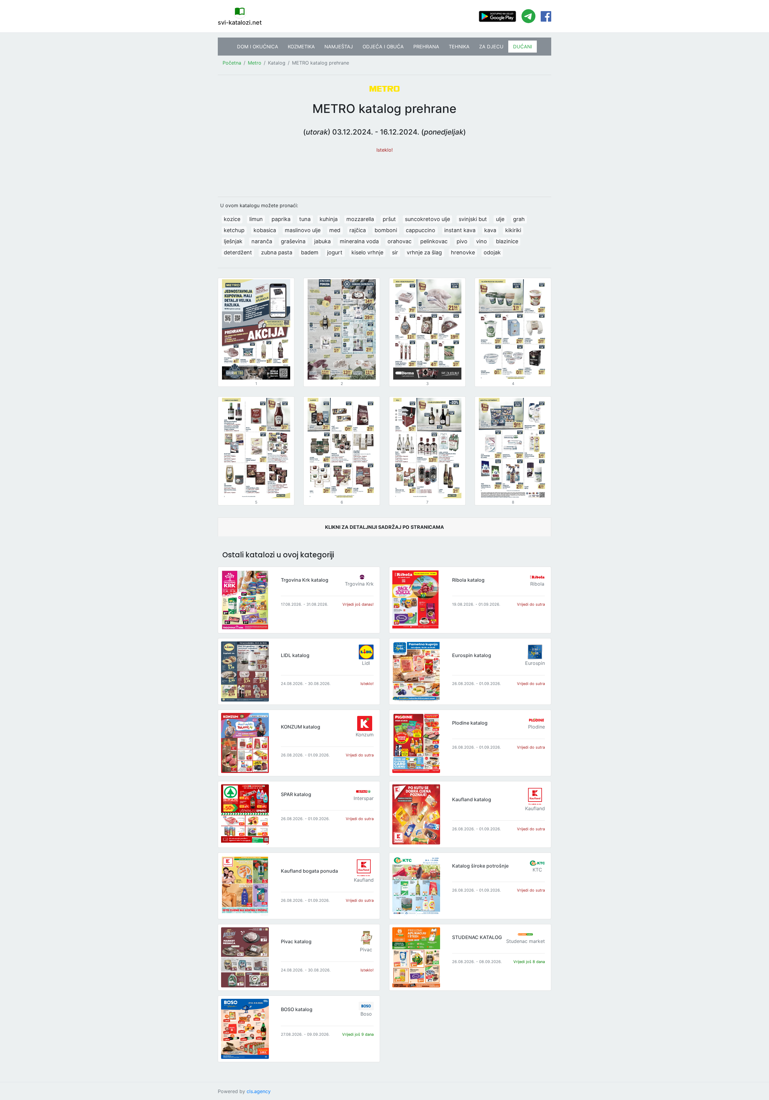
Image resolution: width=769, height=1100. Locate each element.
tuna (305, 219)
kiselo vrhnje (367, 252)
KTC (537, 870)
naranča (261, 241)
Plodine (536, 727)
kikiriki (513, 230)
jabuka (322, 241)
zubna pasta (276, 252)
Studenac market (525, 941)
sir (395, 252)
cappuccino (420, 230)
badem (309, 252)
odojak (492, 252)
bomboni (386, 230)
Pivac (366, 950)
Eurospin (535, 663)
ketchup (234, 230)
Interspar (364, 798)
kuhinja (329, 219)
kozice (232, 219)
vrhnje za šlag (424, 252)
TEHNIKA (459, 47)
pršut (389, 219)
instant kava (460, 230)
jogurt (334, 252)
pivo (462, 241)
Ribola (537, 584)
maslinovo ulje (303, 230)
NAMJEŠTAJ (338, 47)
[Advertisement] (384, 171)
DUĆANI (522, 47)
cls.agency (259, 1091)
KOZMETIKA (301, 47)
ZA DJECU (491, 47)
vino (481, 241)
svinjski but (473, 219)
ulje (500, 219)
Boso (366, 1014)
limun (256, 219)
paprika (281, 219)
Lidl (366, 663)
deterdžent (238, 252)
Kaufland (535, 808)
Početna (232, 63)
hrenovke (463, 252)
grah (519, 219)
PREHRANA (426, 47)
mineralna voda (359, 241)
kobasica (265, 230)
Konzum (365, 735)
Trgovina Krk (359, 584)
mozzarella (360, 219)
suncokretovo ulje (427, 219)
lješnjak (233, 241)
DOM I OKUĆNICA (257, 47)
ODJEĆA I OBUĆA (383, 47)
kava (490, 230)
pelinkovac (434, 241)
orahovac (400, 241)
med (334, 230)
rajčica (357, 230)
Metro (254, 63)
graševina (293, 241)
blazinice (507, 241)
